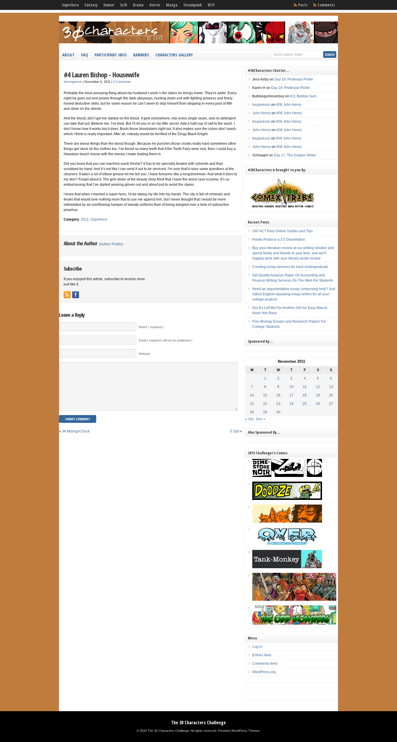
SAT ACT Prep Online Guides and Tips (282, 231)
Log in (257, 647)
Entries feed (261, 655)
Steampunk (192, 5)
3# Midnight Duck (76, 431)
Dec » (260, 419)
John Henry (261, 113)
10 (291, 387)
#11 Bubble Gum (303, 96)
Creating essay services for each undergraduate (290, 267)
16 (278, 395)
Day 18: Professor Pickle (293, 79)
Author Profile (111, 244)
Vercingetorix (73, 81)
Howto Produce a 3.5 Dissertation (278, 239)
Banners (141, 55)
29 (265, 412)
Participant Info (110, 55)
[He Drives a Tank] (287, 567)
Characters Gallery (174, 55)
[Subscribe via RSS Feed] (67, 294)
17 (291, 395)
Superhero (70, 5)
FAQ (84, 55)
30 (278, 412)
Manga (172, 5)
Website (144, 353)
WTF (211, 5)
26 (318, 404)
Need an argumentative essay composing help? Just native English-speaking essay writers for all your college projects (293, 294)
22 (265, 404)
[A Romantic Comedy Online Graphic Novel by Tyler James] (287, 544)
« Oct (249, 419)
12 (318, 387)
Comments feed (264, 663)
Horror (154, 5)
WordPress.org (264, 672)
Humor (108, 5)
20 (331, 395)
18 (305, 395)
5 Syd (234, 431)
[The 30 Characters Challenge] (198, 42)
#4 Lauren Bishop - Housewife (101, 74)
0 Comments (122, 81)
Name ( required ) (151, 327)
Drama (138, 5)
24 (291, 404)
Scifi (123, 5)
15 (265, 395)
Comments (326, 5)
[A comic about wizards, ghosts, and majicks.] (287, 521)
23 (278, 404)
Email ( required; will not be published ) (165, 340)
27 (331, 404)
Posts (302, 5)
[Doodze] (287, 499)
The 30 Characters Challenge (198, 722)
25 (305, 404)
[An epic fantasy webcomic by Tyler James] (294, 600)
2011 (85, 219)
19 (318, 395)
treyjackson (261, 105)
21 (252, 404)
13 (331, 387)
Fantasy (91, 5)
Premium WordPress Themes (239, 730)
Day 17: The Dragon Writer (295, 155)
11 (305, 387)
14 (252, 395)
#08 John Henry (288, 105)
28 (252, 412)
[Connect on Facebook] (75, 294)
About (68, 55)
